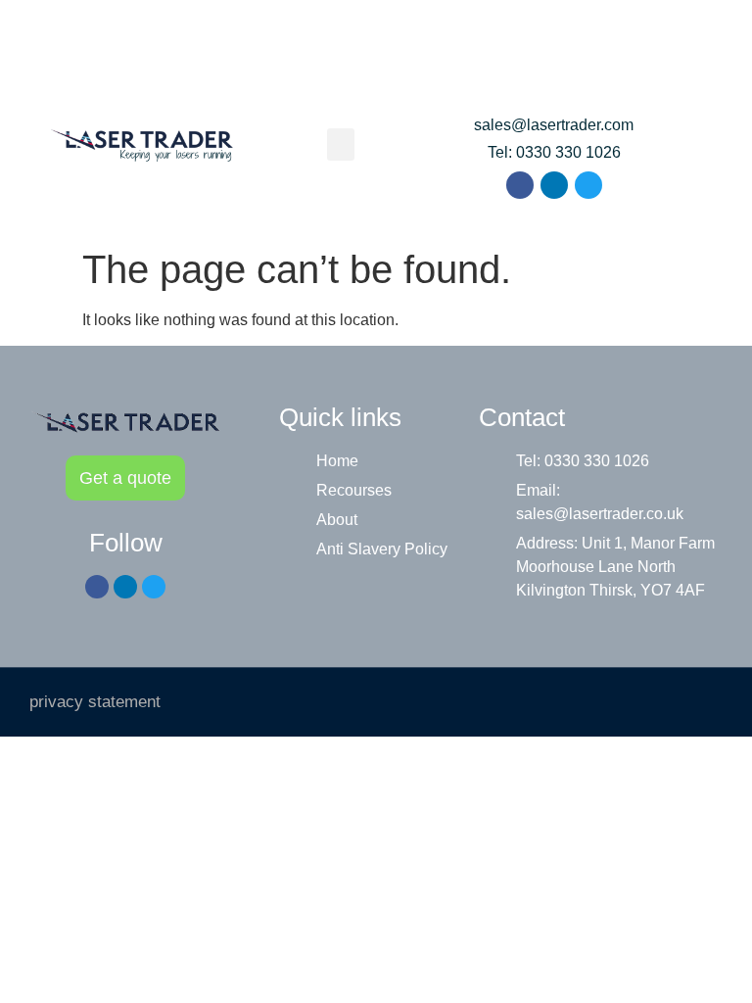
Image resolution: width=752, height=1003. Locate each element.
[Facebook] (520, 185)
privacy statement (95, 702)
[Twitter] (588, 185)
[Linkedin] (554, 185)
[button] (340, 144)
